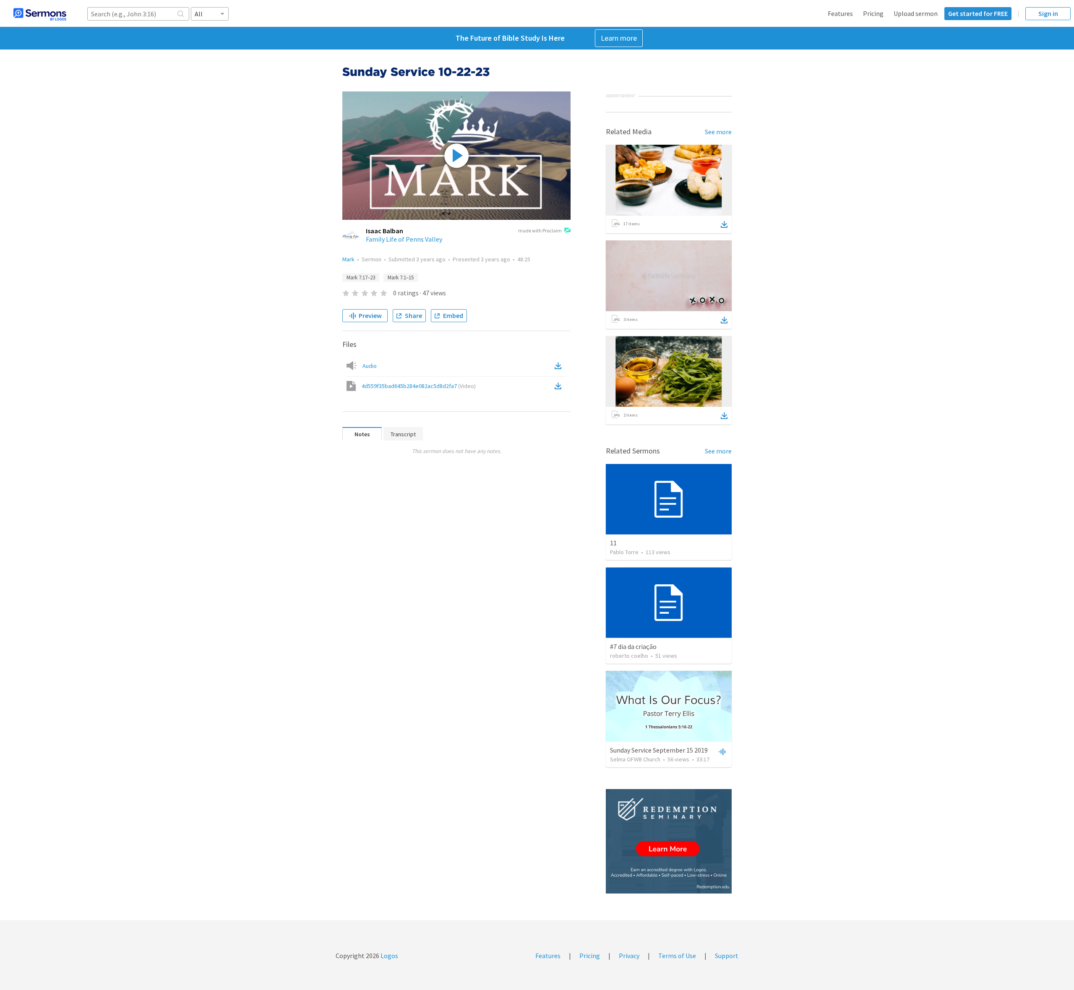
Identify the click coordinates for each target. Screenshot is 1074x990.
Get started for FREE (978, 13)
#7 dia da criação (633, 646)
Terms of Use (677, 955)
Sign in (1048, 13)
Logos (388, 955)
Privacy (629, 955)
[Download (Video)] (559, 386)
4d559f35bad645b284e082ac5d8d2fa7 (419, 386)
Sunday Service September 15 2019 (659, 750)
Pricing (873, 13)
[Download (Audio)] (559, 366)
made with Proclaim (540, 230)
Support (726, 955)
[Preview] (721, 751)
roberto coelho (629, 655)
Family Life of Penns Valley (404, 239)
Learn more (619, 38)
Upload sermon (916, 13)
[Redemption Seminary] (669, 841)
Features (840, 13)
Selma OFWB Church (635, 759)
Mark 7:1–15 (401, 277)
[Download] (724, 224)
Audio (369, 366)
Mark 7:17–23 (361, 277)
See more (718, 132)
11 (613, 543)
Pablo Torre (624, 552)
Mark (348, 259)
